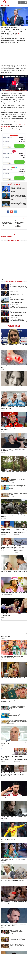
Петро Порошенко (5, 234)
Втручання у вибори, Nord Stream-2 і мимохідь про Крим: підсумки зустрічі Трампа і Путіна (18, 314)
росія (10, 236)
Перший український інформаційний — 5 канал (5, 2)
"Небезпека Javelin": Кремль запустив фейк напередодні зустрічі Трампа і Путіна (17, 301)
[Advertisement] (14, 156)
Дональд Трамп (21, 234)
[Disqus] (14, 261)
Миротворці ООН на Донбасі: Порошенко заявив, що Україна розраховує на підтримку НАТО (18, 203)
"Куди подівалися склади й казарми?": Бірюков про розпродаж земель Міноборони (20, 223)
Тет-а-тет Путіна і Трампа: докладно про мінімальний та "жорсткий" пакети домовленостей (18, 321)
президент (13, 234)
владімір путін (5, 236)
